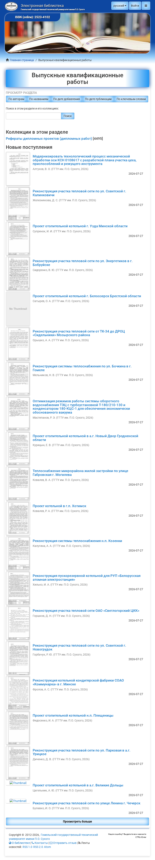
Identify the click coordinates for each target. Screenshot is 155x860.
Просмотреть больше (77, 821)
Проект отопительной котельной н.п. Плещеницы (73, 715)
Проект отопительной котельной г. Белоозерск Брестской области (87, 296)
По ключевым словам (131, 99)
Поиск (68, 116)
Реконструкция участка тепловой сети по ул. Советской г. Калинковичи (79, 193)
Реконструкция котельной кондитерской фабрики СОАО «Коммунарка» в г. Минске (78, 682)
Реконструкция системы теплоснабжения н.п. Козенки (77, 541)
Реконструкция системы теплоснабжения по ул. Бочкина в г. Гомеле (82, 368)
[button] (119, 6)
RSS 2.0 (38, 847)
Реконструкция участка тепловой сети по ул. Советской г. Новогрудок (79, 647)
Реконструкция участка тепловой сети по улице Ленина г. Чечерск (86, 803)
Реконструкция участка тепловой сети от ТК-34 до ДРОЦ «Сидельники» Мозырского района (79, 333)
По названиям (38, 99)
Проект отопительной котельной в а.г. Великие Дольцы (78, 785)
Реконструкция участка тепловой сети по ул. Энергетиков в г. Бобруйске (83, 263)
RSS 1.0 (27, 847)
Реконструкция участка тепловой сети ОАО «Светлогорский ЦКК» (86, 611)
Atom (47, 847)
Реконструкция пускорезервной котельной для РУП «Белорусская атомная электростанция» (86, 578)
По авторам (16, 99)
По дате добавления (66, 99)
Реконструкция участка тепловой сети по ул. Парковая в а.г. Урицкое (81, 752)
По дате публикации (98, 99)
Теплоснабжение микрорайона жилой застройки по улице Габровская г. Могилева (80, 473)
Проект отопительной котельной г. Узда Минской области (80, 226)
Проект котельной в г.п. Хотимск (59, 506)
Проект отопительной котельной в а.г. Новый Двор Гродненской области (85, 438)
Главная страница (22, 60)
